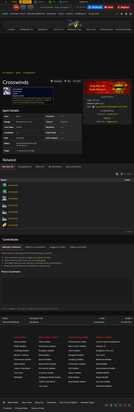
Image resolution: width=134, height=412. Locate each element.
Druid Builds (101, 364)
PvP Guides (73, 368)
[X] (111, 405)
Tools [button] (61, 14)
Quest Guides (45, 359)
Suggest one (112, 121)
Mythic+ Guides (21, 355)
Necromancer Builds (105, 368)
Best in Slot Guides (77, 346)
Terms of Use (37, 408)
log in (24, 309)
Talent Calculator (22, 368)
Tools (102, 318)
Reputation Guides (47, 364)
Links (78, 81)
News (5, 14)
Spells (18, 72)
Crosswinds (13, 185)
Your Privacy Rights (68, 402)
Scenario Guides (46, 372)
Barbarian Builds (103, 359)
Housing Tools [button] (17, 14)
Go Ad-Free (93, 14)
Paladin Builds (102, 372)
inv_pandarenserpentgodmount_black (111, 106)
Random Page (87, 402)
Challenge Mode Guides (50, 377)
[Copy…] (117, 174)
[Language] (131, 14)
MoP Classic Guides (48, 337)
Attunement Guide (77, 341)
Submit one (112, 114)
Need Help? (13, 402)
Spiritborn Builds (103, 386)
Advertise (51, 402)
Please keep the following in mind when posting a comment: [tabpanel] (31, 281)
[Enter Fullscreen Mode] (117, 14)
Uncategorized (29, 72)
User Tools (27, 402)
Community (80, 14)
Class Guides (20, 341)
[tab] (8, 166)
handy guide (40, 260)
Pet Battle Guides (47, 368)
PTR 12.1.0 (23, 7)
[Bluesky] (116, 405)
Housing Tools (36, 318)
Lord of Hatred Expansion (108, 341)
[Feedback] (126, 14)
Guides (69, 14)
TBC (53, 2)
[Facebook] (120, 405)
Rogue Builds (102, 377)
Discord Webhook (36, 14)
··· (72, 2)
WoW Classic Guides (78, 337)
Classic (41, 2)
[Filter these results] (122, 174)
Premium (7, 408)
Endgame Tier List (104, 350)
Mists (65, 2)
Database (51, 14)
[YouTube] (125, 405)
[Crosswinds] (4, 185)
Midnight (18, 377)
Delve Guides (20, 346)
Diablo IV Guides (104, 337)
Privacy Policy (21, 408)
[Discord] (106, 405)
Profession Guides (22, 359)
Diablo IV (86, 2)
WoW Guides (20, 337)
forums (33, 266)
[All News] (6, 2)
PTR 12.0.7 (30, 7)
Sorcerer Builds (103, 381)
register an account (35, 309)
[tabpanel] (67, 202)
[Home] (4, 403)
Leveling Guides (21, 350)
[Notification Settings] (122, 14)
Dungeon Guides (46, 350)
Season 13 (100, 346)
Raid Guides (19, 364)
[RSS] (129, 405)
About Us (39, 402)
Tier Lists (18, 372)
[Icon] (7, 91)
